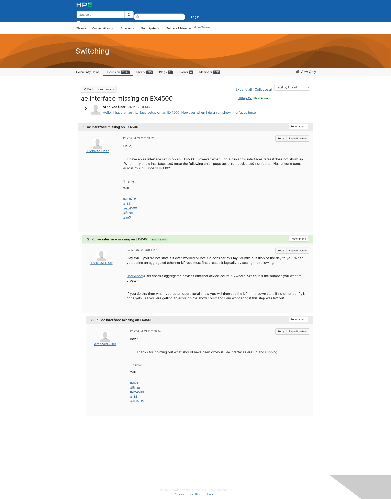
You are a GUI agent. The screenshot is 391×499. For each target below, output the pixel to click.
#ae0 (127, 217)
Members (209, 72)
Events (185, 72)
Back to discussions (100, 89)
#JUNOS (130, 199)
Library (144, 72)
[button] (103, 28)
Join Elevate (202, 27)
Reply (281, 138)
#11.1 (126, 204)
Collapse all (263, 89)
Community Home (88, 72)
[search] (129, 14)
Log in (195, 17)
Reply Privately (298, 138)
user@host (135, 276)
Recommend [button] (298, 126)
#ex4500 (130, 208)
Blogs (165, 72)
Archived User (97, 151)
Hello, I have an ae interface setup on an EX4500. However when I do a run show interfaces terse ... (181, 112)
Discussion (117, 72)
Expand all (244, 89)
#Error (128, 213)
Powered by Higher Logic (196, 494)
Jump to (253, 98)
